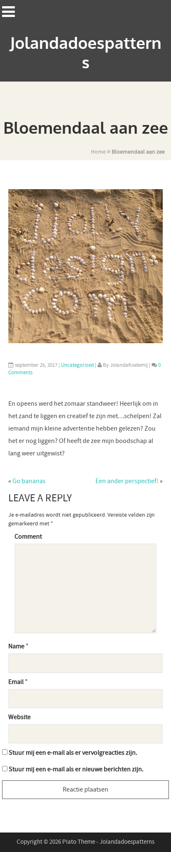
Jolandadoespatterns (85, 53)
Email (16, 682)
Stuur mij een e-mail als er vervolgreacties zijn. (73, 753)
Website (19, 717)
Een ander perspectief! (127, 481)
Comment (28, 536)
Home (98, 152)
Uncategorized (77, 365)
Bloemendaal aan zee (138, 152)
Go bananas (29, 481)
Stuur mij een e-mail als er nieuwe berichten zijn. (76, 769)
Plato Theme (79, 842)
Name (16, 646)
